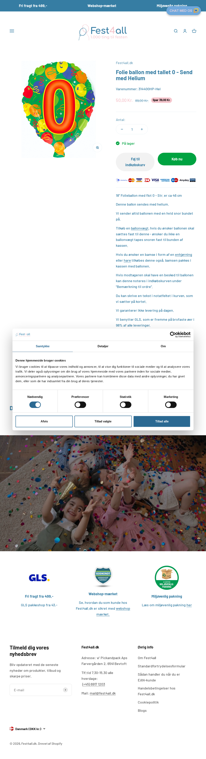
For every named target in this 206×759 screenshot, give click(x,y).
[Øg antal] (142, 129)
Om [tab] (163, 346)
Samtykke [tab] (43, 346)
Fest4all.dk (124, 62)
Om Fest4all (147, 658)
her (189, 605)
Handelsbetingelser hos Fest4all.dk (156, 691)
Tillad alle (162, 421)
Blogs (142, 710)
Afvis (44, 421)
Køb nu (177, 159)
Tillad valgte (103, 421)
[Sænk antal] (122, 129)
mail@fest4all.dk (103, 693)
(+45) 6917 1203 (93, 684)
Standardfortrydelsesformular (161, 666)
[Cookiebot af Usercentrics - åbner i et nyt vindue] (173, 335)
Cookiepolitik (148, 702)
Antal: (120, 119)
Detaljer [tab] (103, 346)
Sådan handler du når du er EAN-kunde (159, 677)
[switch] (80, 405)
